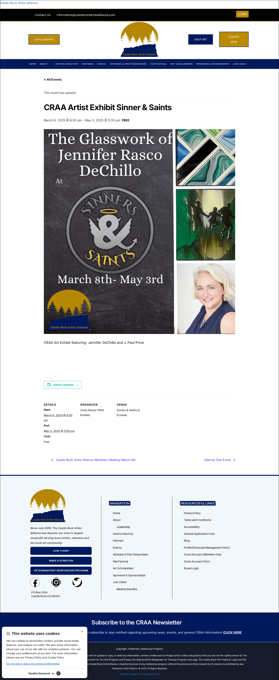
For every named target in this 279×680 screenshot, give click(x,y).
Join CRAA (239, 64)
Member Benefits (127, 589)
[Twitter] (77, 582)
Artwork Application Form (199, 533)
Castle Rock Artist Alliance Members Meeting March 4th (95, 460)
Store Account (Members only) (202, 554)
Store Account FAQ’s (197, 561)
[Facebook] (35, 582)
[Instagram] (56, 582)
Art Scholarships (181, 64)
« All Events (53, 79)
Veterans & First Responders (128, 64)
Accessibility (192, 527)
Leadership (123, 527)
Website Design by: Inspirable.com (140, 673)
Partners (88, 64)
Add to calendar (63, 384)
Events (101, 64)
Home (32, 64)
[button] (46, 64)
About (43, 64)
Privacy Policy (192, 513)
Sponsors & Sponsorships (212, 64)
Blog (187, 540)
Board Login (191, 568)
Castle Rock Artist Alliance (19, 3)
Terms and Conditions (197, 520)
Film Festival (158, 64)
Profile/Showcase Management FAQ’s (207, 547)
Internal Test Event (218, 460)
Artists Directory (66, 64)
